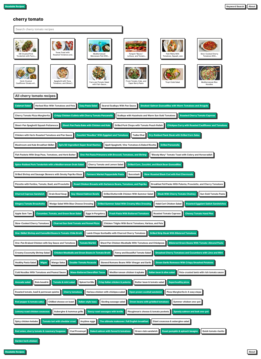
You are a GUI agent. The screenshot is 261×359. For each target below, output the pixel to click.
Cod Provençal (78, 331)
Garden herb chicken (26, 341)
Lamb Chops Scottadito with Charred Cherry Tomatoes (116, 233)
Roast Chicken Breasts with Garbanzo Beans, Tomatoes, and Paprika (110, 184)
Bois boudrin (42, 282)
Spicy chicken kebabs (26, 321)
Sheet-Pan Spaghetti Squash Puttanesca (36, 125)
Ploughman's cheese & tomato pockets (148, 311)
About (252, 6)
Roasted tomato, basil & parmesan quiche (37, 292)
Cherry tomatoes (73, 292)
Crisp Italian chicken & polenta (114, 282)
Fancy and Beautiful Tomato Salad (133, 252)
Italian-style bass (88, 301)
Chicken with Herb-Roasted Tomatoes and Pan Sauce (43, 135)
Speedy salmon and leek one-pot (191, 311)
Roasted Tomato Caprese (167, 213)
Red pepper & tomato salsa (29, 301)
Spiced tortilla (86, 282)
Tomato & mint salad (64, 282)
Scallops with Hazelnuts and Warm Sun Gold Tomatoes (146, 115)
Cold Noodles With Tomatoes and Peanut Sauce (40, 272)
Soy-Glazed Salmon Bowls (85, 194)
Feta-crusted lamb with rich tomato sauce (201, 272)
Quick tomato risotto (213, 331)
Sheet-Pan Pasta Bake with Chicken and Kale (86, 125)
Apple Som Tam (23, 213)
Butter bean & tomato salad (149, 282)
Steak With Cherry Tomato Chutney (177, 194)
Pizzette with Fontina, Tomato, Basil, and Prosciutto (42, 184)
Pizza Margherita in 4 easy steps (184, 292)
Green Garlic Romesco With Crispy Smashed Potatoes (184, 262)
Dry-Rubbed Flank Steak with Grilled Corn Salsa (174, 135)
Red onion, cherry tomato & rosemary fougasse (40, 331)
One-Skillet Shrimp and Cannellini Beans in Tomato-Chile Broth (48, 233)
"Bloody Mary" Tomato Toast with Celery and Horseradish (181, 154)
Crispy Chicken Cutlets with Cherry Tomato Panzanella (83, 115)
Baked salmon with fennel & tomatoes (110, 331)
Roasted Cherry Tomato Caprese (197, 115)
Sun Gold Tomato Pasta (212, 194)
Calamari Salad (23, 105)
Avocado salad (22, 282)
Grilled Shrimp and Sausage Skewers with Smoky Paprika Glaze (48, 174)
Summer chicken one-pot (187, 301)
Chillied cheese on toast (61, 301)
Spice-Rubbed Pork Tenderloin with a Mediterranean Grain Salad (49, 164)
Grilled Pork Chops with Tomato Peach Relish (139, 125)
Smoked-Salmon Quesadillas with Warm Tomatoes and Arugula (174, 105)
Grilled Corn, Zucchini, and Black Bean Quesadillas (154, 164)
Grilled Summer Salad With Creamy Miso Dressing (124, 203)
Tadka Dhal (138, 135)
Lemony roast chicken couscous (32, 311)
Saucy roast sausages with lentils (105, 311)
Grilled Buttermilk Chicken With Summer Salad (128, 194)
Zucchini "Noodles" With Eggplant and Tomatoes (102, 135)
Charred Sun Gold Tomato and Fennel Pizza (76, 223)
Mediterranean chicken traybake (127, 272)
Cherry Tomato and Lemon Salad (105, 164)
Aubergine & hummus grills (68, 311)
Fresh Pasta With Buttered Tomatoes (129, 213)
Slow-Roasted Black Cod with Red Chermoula (168, 174)
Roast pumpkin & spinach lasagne (180, 331)
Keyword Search (235, 6)
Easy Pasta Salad (88, 105)
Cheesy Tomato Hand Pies (199, 213)
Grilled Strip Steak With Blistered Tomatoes (173, 233)
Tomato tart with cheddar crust (59, 321)
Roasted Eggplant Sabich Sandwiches (206, 203)
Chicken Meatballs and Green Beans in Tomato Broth (82, 252)
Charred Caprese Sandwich (29, 194)
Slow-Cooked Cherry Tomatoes (32, 223)
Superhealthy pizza (179, 282)
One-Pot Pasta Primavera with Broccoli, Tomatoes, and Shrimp (113, 154)
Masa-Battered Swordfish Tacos (87, 272)
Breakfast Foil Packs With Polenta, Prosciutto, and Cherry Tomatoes (187, 184)
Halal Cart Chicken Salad (168, 203)
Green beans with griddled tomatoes (149, 301)
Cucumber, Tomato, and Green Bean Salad (58, 213)
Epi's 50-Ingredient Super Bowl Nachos (80, 144)
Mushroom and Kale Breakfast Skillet (34, 144)
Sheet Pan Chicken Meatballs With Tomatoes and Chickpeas (132, 243)
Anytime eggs (87, 321)
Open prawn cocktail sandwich (145, 292)
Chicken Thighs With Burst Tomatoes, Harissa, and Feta (133, 223)
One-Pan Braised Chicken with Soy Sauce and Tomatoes (45, 243)
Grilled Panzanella (170, 144)
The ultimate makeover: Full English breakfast (124, 321)
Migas (44, 262)
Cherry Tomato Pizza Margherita (32, 115)
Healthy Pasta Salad (25, 262)
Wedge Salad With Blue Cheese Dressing (71, 203)
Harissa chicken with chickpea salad (106, 292)
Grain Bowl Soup (58, 194)
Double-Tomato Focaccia (83, 262)
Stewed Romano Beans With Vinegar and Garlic (126, 262)
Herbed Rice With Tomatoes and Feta (55, 105)
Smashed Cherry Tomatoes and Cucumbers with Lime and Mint (189, 252)
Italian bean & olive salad (162, 272)
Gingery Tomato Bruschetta (30, 203)
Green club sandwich (146, 331)
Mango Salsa (58, 262)
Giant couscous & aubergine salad (171, 321)
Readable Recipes (14, 6)
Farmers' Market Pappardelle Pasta (105, 174)
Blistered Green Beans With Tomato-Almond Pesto (196, 243)
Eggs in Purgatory (95, 213)
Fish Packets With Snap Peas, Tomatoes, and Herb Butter (45, 154)
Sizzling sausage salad (113, 301)
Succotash (134, 174)
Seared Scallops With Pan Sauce (119, 105)
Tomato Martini (88, 243)
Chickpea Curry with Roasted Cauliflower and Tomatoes (197, 125)
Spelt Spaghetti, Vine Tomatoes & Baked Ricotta (130, 144)
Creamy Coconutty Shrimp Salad (32, 252)
